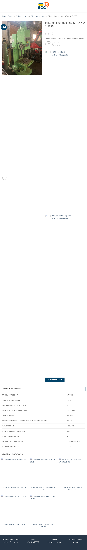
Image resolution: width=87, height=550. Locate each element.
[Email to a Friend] (54, 44)
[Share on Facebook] (51, 44)
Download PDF (55, 380)
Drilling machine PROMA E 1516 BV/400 (43, 525)
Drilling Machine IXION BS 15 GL (15, 524)
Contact (76, 542)
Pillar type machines (38, 16)
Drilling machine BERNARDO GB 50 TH (43, 488)
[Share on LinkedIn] (58, 44)
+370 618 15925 (33, 542)
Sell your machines (76, 539)
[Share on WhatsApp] (47, 44)
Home (4, 16)
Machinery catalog (54, 542)
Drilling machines (22, 16)
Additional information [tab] (11, 388)
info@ (32, 539)
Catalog (11, 16)
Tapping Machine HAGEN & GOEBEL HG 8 (72, 488)
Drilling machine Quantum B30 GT (14, 487)
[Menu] (3, 5)
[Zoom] (4, 178)
